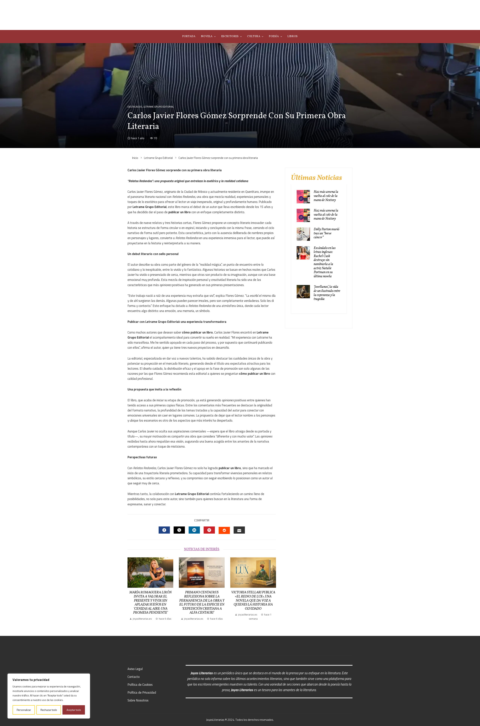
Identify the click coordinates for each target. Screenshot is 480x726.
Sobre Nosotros (138, 700)
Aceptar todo (74, 710)
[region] (49, 696)
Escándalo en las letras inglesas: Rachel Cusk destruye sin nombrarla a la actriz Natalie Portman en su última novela (325, 262)
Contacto (134, 676)
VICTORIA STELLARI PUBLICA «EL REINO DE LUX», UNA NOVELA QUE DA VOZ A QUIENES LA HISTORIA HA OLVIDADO (253, 600)
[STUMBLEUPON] (224, 530)
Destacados (135, 106)
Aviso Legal (135, 668)
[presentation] (131, 589)
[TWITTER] (179, 530)
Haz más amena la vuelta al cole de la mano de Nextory (326, 196)
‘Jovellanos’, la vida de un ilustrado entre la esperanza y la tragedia (327, 293)
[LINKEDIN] (194, 530)
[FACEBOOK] (164, 530)
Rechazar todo (48, 710)
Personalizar (24, 710)
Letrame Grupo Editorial (158, 106)
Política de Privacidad (142, 692)
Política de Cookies (140, 684)
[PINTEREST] (209, 530)
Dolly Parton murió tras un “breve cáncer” (326, 233)
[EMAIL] (239, 530)
